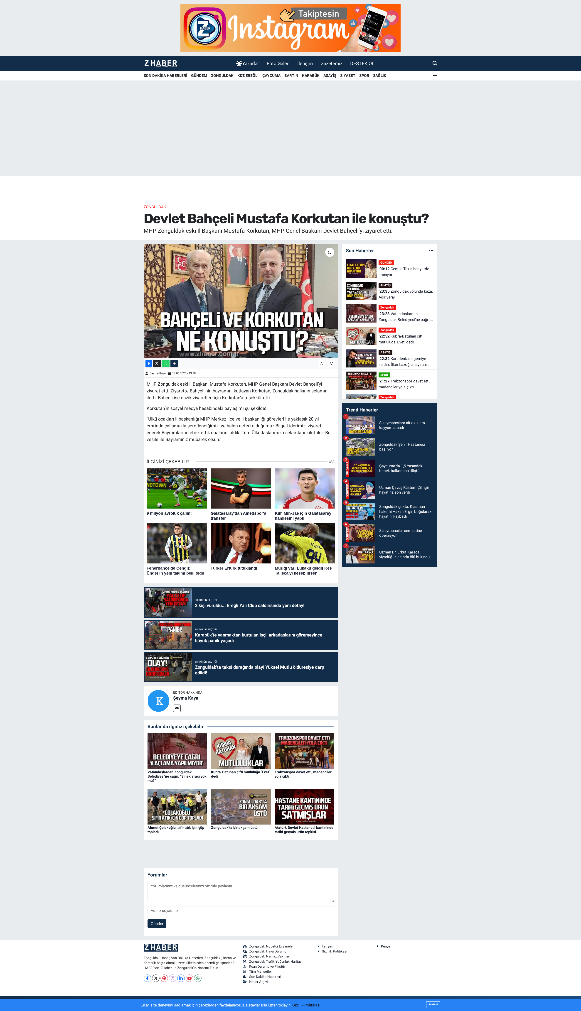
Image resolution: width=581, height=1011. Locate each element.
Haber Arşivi (258, 982)
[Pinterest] (164, 978)
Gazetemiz (331, 63)
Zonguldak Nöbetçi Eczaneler (271, 946)
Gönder (157, 923)
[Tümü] (431, 250)
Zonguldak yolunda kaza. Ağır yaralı (406, 294)
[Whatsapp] (198, 978)
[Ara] (435, 63)
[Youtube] (189, 978)
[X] (156, 978)
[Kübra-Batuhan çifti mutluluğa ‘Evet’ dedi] (241, 750)
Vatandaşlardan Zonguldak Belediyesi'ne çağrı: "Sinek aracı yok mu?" (177, 776)
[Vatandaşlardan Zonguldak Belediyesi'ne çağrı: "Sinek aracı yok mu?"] (177, 750)
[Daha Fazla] (174, 363)
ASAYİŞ (329, 75)
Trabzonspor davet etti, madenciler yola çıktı (404, 384)
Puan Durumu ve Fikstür (267, 966)
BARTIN (291, 75)
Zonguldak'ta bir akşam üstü (234, 827)
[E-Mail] (177, 708)
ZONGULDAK (222, 75)
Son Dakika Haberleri (265, 977)
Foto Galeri (278, 63)
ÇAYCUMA (271, 75)
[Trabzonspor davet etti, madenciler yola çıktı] (304, 750)
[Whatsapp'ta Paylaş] (166, 363)
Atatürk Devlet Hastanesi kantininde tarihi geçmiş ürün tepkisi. (304, 829)
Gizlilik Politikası (334, 951)
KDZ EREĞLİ (247, 75)
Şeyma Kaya (158, 373)
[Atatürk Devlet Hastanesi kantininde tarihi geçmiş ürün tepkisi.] (304, 806)
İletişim (305, 63)
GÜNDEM (199, 75)
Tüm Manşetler (260, 971)
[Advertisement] (290, 140)
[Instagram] (172, 978)
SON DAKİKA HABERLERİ (165, 75)
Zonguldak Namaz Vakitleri (269, 956)
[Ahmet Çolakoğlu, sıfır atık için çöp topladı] (177, 806)
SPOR (364, 75)
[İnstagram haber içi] (290, 27)
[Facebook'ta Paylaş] (148, 363)
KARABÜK (311, 75)
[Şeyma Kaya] (158, 700)
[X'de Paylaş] (157, 363)
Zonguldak (155, 207)
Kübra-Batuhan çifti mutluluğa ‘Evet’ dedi (401, 339)
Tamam (433, 1004)
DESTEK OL (362, 63)
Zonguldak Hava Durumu (267, 951)
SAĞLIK (379, 75)
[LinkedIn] (181, 978)
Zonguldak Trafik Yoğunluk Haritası (276, 962)
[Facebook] (147, 978)
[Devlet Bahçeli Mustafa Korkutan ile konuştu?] (241, 301)
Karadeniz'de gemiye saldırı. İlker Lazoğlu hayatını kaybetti (403, 361)
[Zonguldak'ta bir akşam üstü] (241, 806)
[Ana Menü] (435, 76)
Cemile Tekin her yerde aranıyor (404, 272)
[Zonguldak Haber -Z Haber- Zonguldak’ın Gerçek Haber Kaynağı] (161, 63)
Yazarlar (250, 63)
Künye (385, 946)
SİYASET (347, 75)
